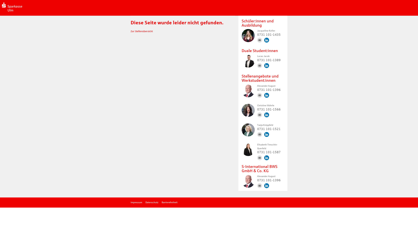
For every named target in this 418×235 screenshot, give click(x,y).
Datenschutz (151, 202)
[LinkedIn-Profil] (266, 40)
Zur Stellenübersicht (142, 31)
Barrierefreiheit (169, 202)
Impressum (136, 202)
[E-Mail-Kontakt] (259, 40)
